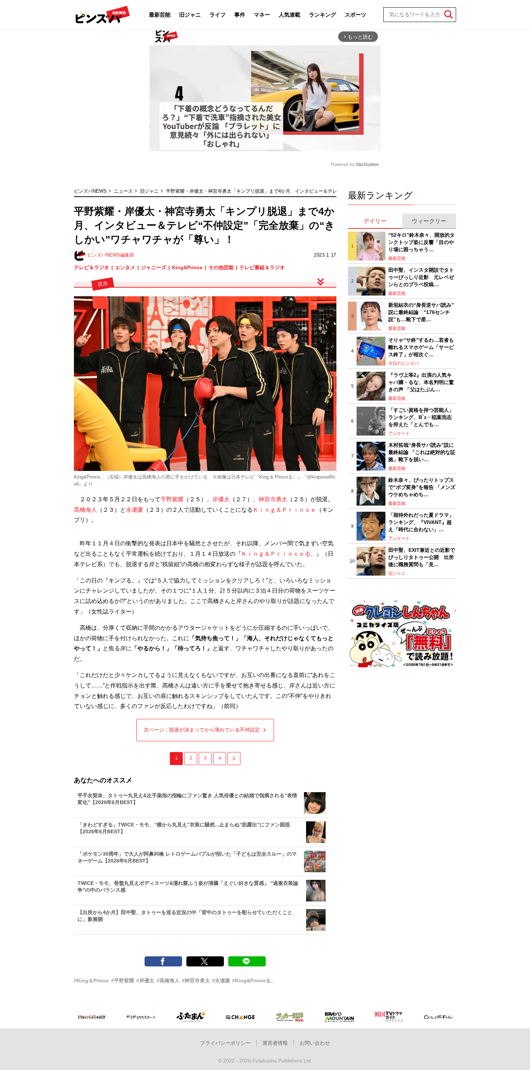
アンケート (399, 433)
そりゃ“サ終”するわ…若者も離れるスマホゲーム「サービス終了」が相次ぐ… (421, 347)
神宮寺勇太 (273, 499)
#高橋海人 (168, 980)
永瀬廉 (134, 510)
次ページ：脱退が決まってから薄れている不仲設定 (202, 730)
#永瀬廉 (221, 980)
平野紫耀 (172, 499)
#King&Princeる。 (254, 980)
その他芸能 (221, 267)
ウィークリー (429, 221)
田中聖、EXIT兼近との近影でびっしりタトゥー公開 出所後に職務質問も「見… (421, 557)
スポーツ (355, 15)
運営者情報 (275, 1043)
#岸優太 (145, 980)
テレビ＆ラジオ (91, 267)
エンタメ (125, 267)
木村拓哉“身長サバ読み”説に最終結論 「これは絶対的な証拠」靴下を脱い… (421, 452)
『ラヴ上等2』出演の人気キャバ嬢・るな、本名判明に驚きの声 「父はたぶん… (421, 382)
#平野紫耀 (122, 980)
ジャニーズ (153, 267)
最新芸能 (160, 15)
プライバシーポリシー (225, 1043)
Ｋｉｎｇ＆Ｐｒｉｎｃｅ (284, 510)
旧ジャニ (190, 15)
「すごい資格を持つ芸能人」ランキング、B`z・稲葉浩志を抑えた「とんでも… (421, 417)
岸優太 (221, 499)
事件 (239, 15)
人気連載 (289, 15)
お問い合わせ (315, 1043)
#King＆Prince (91, 980)
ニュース (123, 191)
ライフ (217, 15)
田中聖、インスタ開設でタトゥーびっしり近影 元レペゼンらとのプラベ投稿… (421, 277)
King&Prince (187, 267)
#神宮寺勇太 (196, 980)
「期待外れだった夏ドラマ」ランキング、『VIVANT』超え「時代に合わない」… (421, 522)
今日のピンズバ (403, 363)
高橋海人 (85, 510)
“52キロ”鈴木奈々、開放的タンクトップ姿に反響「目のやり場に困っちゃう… (421, 242)
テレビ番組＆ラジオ (262, 267)
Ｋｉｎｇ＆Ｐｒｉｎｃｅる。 (278, 554)
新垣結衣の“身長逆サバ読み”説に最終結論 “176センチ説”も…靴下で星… (421, 312)
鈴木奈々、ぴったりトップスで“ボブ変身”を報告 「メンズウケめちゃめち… (421, 487)
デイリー (375, 221)
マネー (262, 15)
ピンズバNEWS (90, 191)
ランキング (322, 15)
